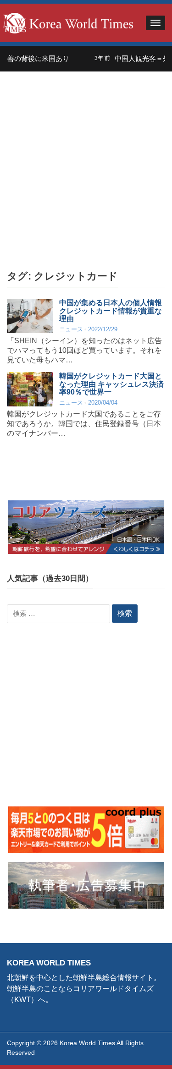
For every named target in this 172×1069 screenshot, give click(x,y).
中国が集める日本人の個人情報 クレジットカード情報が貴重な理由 (110, 311)
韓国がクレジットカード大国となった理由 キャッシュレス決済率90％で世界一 (111, 384)
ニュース (71, 329)
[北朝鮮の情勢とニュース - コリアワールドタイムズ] (68, 22)
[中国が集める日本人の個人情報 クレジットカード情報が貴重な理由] (30, 316)
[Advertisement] (86, 162)
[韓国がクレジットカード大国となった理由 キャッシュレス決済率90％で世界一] (30, 389)
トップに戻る (141, 1051)
